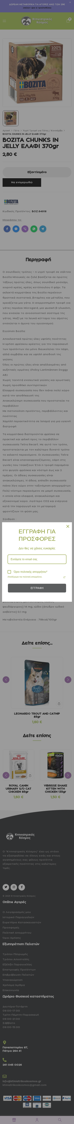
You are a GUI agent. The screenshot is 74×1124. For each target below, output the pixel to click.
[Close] (68, 526)
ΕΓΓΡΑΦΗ (37, 588)
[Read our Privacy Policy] (64, 577)
